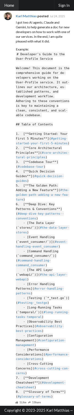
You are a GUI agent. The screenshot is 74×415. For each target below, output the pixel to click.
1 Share (36, 402)
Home (9, 5)
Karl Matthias (26, 16)
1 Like (23, 402)
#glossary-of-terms (34, 396)
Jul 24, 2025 (57, 16)
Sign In (64, 5)
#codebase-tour (31, 167)
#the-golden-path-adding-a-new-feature (42, 194)
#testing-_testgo (32, 303)
